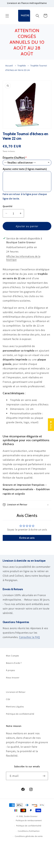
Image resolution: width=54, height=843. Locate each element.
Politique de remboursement (29, 820)
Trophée (21, 65)
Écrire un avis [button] (26, 537)
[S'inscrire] (44, 776)
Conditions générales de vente (28, 836)
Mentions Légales (15, 706)
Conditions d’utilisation (28, 831)
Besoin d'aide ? (14, 663)
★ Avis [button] (51, 424)
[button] (7, 16)
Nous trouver (12, 677)
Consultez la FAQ (29, 637)
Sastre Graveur (31, 816)
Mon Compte (12, 655)
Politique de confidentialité (20, 713)
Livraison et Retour (16, 692)
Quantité (7, 206)
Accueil (9, 65)
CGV (8, 699)
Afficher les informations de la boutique (23, 258)
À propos (10, 670)
